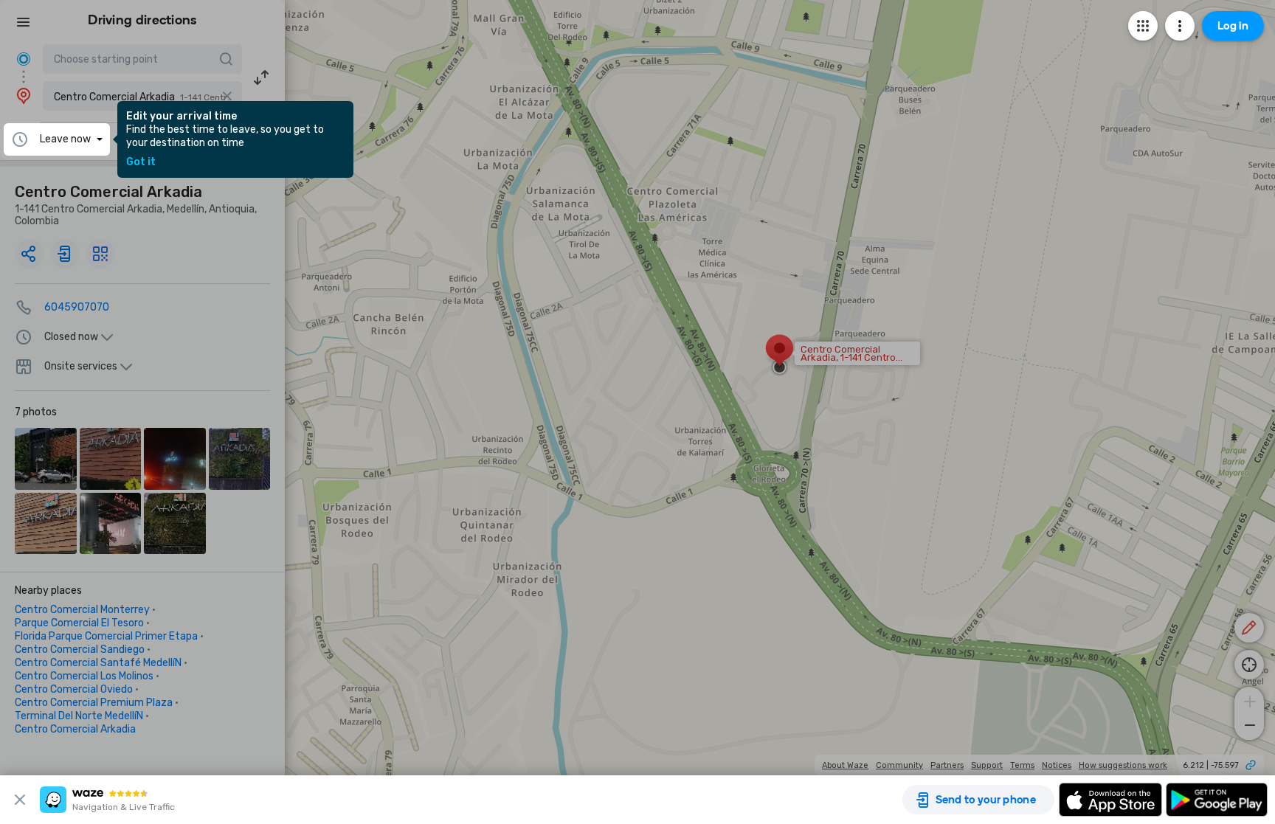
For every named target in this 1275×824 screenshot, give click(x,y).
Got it (141, 162)
